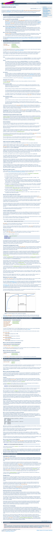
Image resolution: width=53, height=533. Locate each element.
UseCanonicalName (14, 46)
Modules (38, 530)
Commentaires (45, 16)
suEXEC (17, 488)
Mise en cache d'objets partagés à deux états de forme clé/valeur (47, 11)
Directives (41, 530)
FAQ (44, 530)
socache (29, 329)
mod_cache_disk (31, 10)
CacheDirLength (6, 255)
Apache (3, 4)
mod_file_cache (37, 10)
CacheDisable (13, 45)
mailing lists (40, 527)
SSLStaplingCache (15, 323)
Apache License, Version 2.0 (10, 531)
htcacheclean (9, 11)
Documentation (12, 4)
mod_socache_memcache (8, 324)
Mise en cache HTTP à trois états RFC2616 (47, 8)
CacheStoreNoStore (18, 190)
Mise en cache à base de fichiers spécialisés (47, 13)
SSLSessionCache (15, 322)
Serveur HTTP (7, 4)
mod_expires (38, 136)
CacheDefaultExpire (20, 131)
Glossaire (46, 530)
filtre (25, 105)
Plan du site (50, 530)
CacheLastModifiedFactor (8, 135)
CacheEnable (13, 44)
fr (39, 8)
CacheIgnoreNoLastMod (9, 185)
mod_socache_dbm (7, 322)
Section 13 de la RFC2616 (28, 77)
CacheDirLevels (35, 254)
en (37, 8)
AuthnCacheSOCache (15, 321)
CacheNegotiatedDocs (15, 47)
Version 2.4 (16, 4)
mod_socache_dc (6, 323)
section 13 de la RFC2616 (19, 50)
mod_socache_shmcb (7, 325)
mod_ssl (5, 326)
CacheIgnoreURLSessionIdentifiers (26, 517)
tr (40, 8)
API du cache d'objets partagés (11, 27)
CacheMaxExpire (32, 139)
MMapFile (13, 362)
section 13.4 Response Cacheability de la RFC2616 (16, 171)
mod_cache (26, 10)
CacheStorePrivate (16, 188)
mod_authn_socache (7, 321)
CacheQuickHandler (6, 82)
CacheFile (13, 361)
